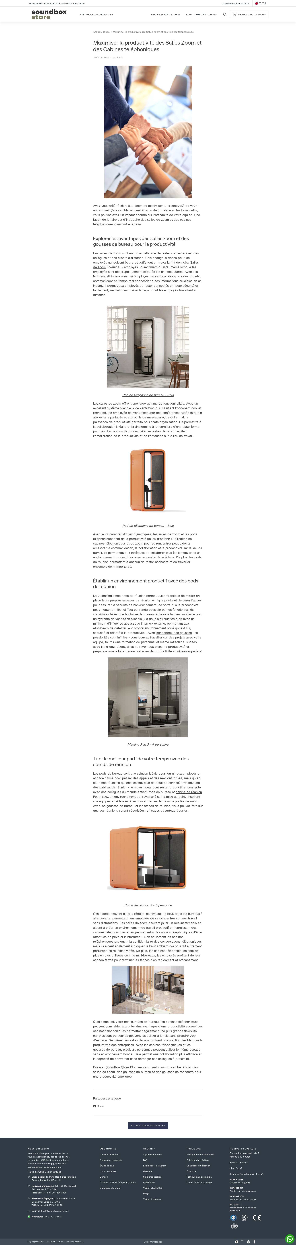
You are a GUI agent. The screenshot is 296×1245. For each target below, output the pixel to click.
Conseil (104, 1177)
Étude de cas (107, 1165)
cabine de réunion (189, 792)
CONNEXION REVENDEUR (236, 3)
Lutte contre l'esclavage (199, 1182)
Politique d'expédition (198, 1160)
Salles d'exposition (165, 14)
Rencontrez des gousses (174, 632)
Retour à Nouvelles (150, 1125)
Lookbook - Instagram (154, 1165)
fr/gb (262, 3)
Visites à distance (152, 1199)
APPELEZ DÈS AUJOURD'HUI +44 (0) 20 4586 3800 (56, 3)
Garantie (147, 1171)
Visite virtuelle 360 (152, 1188)
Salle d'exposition (152, 1177)
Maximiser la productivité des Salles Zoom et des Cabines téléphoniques (153, 32)
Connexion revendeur (111, 1160)
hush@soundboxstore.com (50, 1211)
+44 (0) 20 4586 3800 (55, 1192)
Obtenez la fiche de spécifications (118, 1182)
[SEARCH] (225, 14)
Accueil (97, 32)
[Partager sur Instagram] (236, 1242)
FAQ (145, 1160)
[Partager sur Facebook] (254, 1242)
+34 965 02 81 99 (53, 1205)
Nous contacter (108, 1171)
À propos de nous (152, 1154)
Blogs (106, 32)
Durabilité (192, 1171)
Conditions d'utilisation (198, 1165)
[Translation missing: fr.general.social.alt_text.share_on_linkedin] (242, 1242)
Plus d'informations (201, 14)
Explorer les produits (96, 14)
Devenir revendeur (109, 1154)
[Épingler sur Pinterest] (248, 1242)
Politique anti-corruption (199, 1177)
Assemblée (149, 1182)
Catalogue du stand (110, 1188)
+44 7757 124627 (47, 1216)
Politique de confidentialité (200, 1154)
